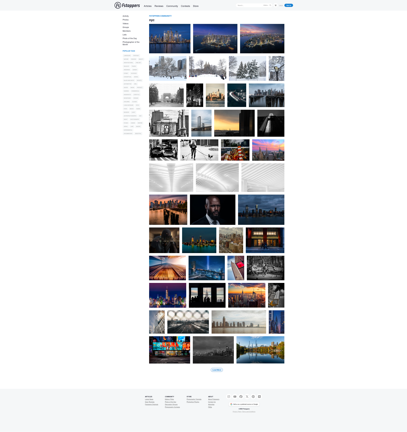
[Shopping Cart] (275, 5)
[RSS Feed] (259, 396)
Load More (217, 370)
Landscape (127, 55)
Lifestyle (136, 95)
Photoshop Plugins (193, 402)
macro (138, 126)
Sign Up (288, 5)
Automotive (127, 84)
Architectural (128, 63)
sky (140, 116)
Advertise (211, 404)
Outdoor (134, 73)
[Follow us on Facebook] (241, 396)
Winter (140, 123)
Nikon (132, 87)
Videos (125, 23)
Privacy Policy (237, 412)
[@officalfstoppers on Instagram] (228, 396)
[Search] (270, 5)
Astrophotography (130, 116)
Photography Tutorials (194, 399)
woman (136, 98)
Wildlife (126, 66)
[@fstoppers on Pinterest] (253, 396)
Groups (126, 27)
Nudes (138, 109)
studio (126, 123)
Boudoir (126, 112)
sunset (135, 70)
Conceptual (127, 77)
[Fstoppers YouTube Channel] (235, 396)
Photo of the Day (130, 38)
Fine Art (138, 63)
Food (125, 109)
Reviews (159, 6)
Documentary (128, 133)
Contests (185, 6)
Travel (134, 66)
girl (135, 84)
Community (172, 6)
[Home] (127, 5)
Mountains (127, 98)
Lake (132, 126)
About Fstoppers (213, 399)
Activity (126, 16)
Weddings (127, 70)
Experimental (128, 130)
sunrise (126, 91)
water (126, 87)
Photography (134, 119)
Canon (133, 123)
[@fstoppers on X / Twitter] (247, 396)
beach (132, 109)
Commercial (135, 91)
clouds (134, 102)
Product (139, 87)
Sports (139, 80)
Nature (126, 59)
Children (126, 102)
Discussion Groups (171, 404)
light (133, 112)
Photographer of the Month (131, 43)
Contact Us (212, 402)
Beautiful (138, 133)
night (126, 119)
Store (196, 6)
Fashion (133, 59)
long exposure (128, 105)
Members (127, 31)
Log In (281, 5)
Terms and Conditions (248, 412)
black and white (129, 80)
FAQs (210, 407)
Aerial (126, 126)
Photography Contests (172, 407)
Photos (126, 19)
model (136, 77)
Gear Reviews (149, 402)
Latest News (149, 399)
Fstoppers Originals (151, 404)
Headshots (127, 95)
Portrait (136, 55)
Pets (137, 105)
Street (126, 73)
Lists (125, 34)
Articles (148, 6)
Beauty (141, 59)
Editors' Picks (169, 399)
